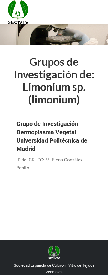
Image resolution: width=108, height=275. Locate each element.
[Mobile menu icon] (98, 12)
